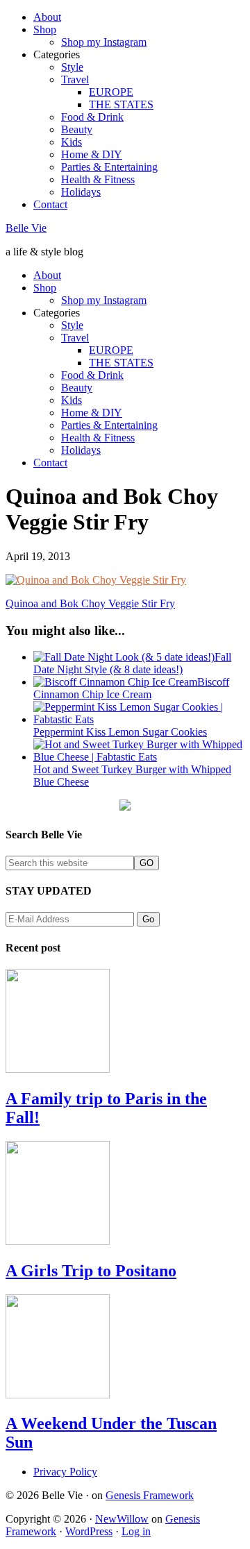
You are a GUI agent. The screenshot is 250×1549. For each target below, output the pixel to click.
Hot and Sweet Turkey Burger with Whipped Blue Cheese (132, 775)
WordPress (88, 1531)
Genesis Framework (150, 1495)
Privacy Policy (65, 1472)
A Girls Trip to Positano (91, 1271)
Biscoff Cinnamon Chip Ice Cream (131, 688)
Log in (136, 1531)
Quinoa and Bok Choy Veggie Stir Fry (90, 603)
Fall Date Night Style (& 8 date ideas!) (132, 663)
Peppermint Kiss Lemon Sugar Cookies (120, 732)
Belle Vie (26, 228)
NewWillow (122, 1519)
